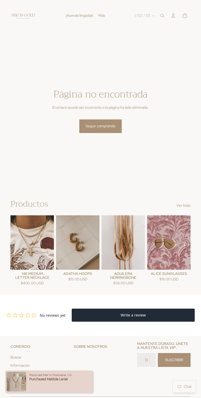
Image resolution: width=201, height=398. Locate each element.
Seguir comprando (100, 126)
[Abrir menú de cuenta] (173, 15)
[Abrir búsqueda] (162, 15)
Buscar (15, 357)
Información (20, 365)
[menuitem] (102, 16)
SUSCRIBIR (174, 359)
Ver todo (183, 205)
